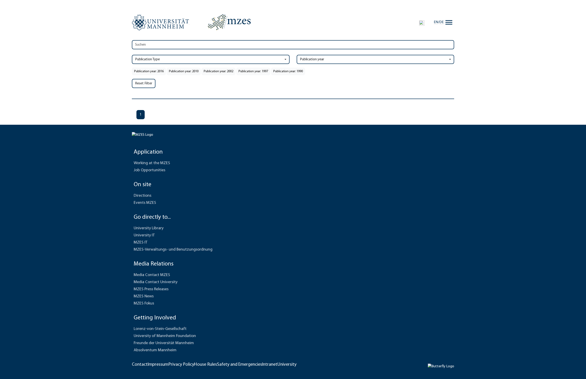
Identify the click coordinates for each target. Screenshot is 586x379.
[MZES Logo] (229, 22)
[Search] (422, 23)
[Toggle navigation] (449, 22)
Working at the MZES (152, 163)
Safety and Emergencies (239, 364)
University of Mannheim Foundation (165, 336)
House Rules (205, 364)
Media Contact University (155, 282)
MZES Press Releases (151, 289)
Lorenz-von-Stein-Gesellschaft (160, 329)
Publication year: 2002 (218, 71)
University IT (144, 235)
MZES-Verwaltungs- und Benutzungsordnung (173, 250)
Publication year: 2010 (183, 71)
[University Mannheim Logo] (161, 22)
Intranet (269, 364)
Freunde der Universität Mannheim (164, 343)
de (441, 22)
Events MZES (145, 203)
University (286, 364)
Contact (140, 364)
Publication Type (147, 59)
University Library (148, 228)
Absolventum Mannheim (155, 350)
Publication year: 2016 (149, 71)
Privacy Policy (181, 364)
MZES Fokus (144, 304)
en (436, 22)
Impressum (158, 364)
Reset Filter (143, 83)
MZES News (144, 296)
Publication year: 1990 (288, 71)
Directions (142, 196)
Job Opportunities (149, 170)
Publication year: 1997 (253, 71)
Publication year (312, 59)
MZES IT (140, 243)
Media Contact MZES (152, 275)
